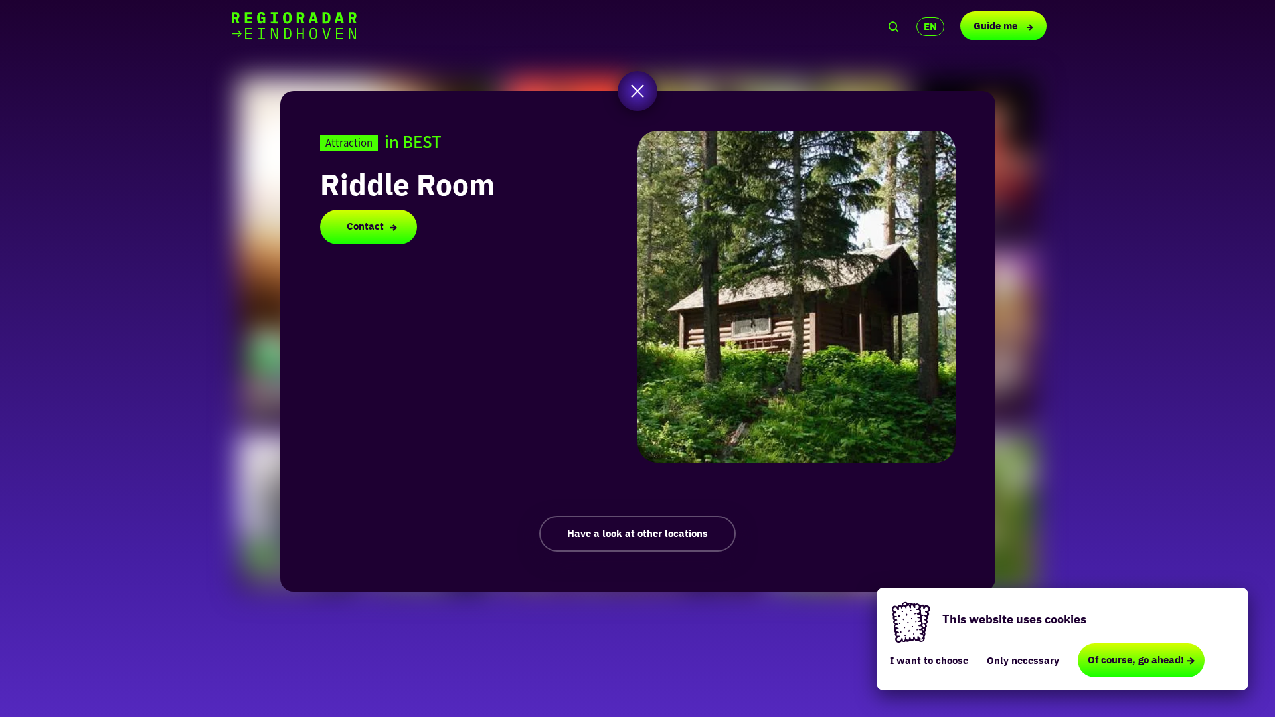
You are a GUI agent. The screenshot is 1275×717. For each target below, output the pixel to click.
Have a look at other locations (637, 533)
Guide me (997, 25)
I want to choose (929, 660)
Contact (365, 226)
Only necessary (1023, 660)
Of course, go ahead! (1136, 659)
